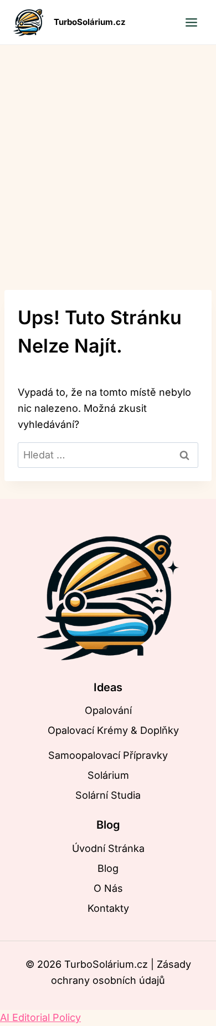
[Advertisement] (108, 158)
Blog (108, 868)
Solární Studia (108, 795)
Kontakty (108, 908)
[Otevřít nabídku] (191, 22)
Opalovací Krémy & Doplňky (113, 730)
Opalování (108, 710)
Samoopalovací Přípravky (108, 755)
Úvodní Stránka (108, 848)
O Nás (108, 888)
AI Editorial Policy (40, 1017)
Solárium (108, 775)
